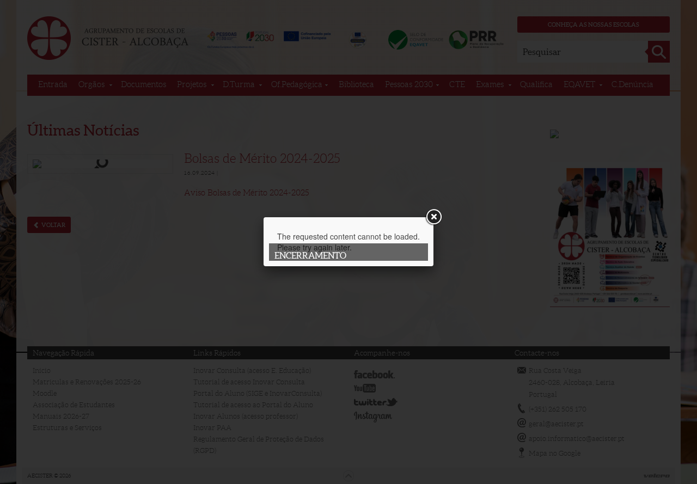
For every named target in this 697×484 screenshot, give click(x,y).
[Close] (433, 217)
